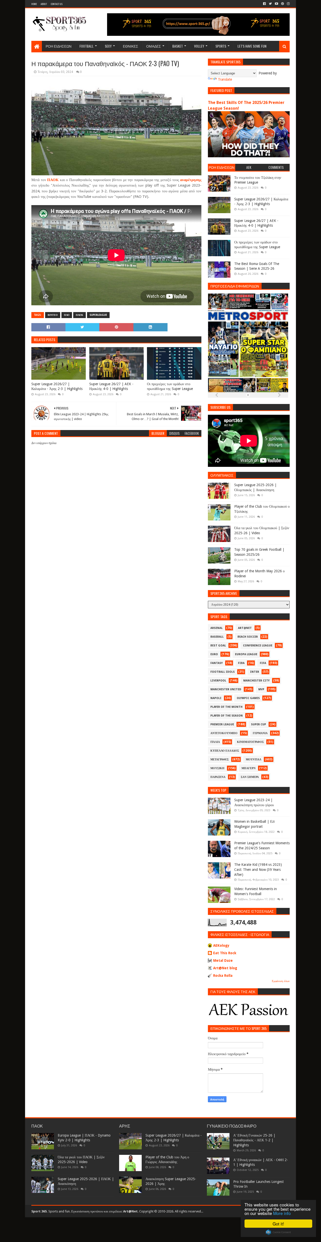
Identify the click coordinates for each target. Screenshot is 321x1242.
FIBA (241, 663)
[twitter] (270, 4)
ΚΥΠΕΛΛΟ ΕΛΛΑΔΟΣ (224, 750)
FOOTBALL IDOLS (222, 671)
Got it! (278, 1223)
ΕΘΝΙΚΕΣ (130, 46)
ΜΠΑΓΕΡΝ (249, 768)
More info (282, 1213)
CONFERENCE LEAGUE (257, 645)
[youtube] (276, 4)
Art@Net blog (225, 968)
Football (86, 46)
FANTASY (216, 663)
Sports (220, 46)
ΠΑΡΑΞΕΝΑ (217, 777)
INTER (254, 671)
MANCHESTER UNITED (225, 689)
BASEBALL (217, 636)
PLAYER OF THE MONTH (226, 707)
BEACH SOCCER (247, 636)
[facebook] (264, 4)
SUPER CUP (258, 724)
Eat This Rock (224, 953)
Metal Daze (223, 960)
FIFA (263, 663)
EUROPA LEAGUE (246, 654)
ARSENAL (216, 628)
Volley (199, 46)
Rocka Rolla (222, 976)
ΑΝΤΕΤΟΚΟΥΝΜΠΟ (223, 733)
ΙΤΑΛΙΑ (215, 742)
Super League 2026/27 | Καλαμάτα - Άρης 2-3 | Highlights (57, 386)
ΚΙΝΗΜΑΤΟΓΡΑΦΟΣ (250, 742)
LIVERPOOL (218, 680)
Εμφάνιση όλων (281, 981)
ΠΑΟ (66, 315)
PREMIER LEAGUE (222, 724)
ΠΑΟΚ (53, 180)
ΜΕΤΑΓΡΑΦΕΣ (219, 759)
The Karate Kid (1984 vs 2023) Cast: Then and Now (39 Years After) (258, 869)
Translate (225, 79)
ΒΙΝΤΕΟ (53, 315)
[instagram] (288, 4)
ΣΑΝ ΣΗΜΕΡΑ (250, 777)
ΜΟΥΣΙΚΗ (217, 768)
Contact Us (56, 4)
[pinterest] (282, 4)
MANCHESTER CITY (256, 680)
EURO (214, 654)
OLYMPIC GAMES (248, 698)
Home (34, 4)
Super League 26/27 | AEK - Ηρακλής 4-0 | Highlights (111, 386)
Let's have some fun (251, 46)
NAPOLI (215, 698)
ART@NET (245, 628)
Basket (177, 46)
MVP (261, 689)
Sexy (108, 46)
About (44, 4)
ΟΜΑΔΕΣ (153, 46)
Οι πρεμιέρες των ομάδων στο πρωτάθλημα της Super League (170, 386)
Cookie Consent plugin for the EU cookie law (278, 1232)
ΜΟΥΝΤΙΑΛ (253, 759)
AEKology (221, 945)
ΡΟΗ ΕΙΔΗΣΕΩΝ (58, 46)
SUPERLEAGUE (98, 315)
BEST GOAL (218, 645)
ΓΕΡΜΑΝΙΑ (260, 733)
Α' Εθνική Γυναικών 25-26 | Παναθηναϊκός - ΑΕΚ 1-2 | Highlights (254, 1140)
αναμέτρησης (190, 180)
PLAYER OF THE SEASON (226, 715)
